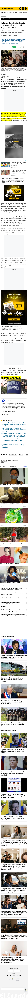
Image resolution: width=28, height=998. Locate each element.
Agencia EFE (5, 74)
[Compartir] (26, 47)
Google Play (17, 970)
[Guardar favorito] (23, 47)
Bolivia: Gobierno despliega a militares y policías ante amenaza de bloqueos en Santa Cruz (13, 724)
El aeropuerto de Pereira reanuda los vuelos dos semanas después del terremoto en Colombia (13, 679)
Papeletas (20, 12)
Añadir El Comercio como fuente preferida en (14, 18)
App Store (10, 970)
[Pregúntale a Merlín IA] (25, 990)
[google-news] (20, 976)
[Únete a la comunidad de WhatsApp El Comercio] (14, 47)
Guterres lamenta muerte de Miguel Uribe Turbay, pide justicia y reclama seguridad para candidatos (14, 446)
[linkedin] (17, 976)
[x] (10, 976)
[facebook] (8, 976)
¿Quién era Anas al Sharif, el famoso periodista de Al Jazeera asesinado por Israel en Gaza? (14, 429)
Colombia (21, 454)
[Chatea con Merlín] (20, 8)
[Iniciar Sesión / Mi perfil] (26, 8)
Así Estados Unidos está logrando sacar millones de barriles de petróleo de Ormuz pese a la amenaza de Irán (12, 598)
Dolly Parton (15, 12)
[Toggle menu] (2, 8)
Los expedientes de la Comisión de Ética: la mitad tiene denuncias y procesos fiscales (12, 593)
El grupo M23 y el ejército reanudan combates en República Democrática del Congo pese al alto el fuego (14, 424)
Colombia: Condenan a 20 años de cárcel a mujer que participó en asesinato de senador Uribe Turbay (13, 818)
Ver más (13, 411)
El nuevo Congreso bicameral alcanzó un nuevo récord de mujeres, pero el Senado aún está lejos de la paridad (13, 615)
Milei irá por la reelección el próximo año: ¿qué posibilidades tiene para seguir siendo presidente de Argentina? (14, 657)
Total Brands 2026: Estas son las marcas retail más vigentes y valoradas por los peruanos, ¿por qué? (11, 610)
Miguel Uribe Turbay (13, 454)
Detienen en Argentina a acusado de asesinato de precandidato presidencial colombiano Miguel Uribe (13, 773)
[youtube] (15, 976)
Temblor (10, 12)
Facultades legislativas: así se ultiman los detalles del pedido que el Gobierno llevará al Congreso (11, 589)
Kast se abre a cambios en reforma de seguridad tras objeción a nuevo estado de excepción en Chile (12, 702)
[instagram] (13, 976)
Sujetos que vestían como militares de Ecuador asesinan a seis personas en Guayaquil (12, 440)
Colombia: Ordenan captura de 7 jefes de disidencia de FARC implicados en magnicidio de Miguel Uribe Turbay (13, 795)
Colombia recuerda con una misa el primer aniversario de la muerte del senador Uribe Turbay (12, 751)
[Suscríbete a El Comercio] (22, 8)
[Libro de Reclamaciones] (17, 979)
